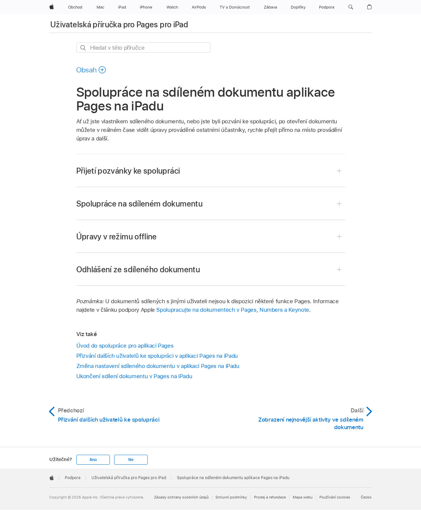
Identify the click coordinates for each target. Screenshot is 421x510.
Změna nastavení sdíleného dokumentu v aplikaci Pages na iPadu (157, 366)
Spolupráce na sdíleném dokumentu (139, 203)
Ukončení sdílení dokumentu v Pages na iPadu (134, 376)
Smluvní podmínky (231, 497)
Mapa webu (302, 497)
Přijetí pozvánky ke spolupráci (128, 171)
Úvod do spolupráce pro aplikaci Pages (125, 345)
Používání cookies (334, 497)
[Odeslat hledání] (83, 47)
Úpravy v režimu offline (116, 236)
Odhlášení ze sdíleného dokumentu (138, 269)
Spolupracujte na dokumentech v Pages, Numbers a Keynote (232, 309)
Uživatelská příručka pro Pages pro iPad (119, 24)
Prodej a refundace (270, 497)
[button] (351, 7)
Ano (93, 459)
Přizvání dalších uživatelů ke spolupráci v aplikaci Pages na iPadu (157, 355)
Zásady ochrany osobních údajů (181, 497)
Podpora (73, 477)
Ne (131, 459)
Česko (366, 497)
